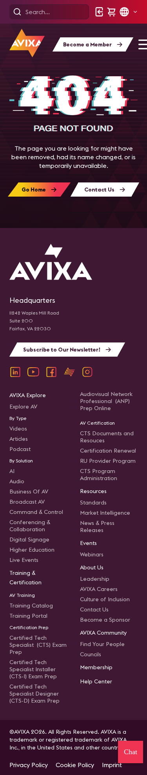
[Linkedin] (15, 372)
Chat (130, 752)
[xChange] (69, 372)
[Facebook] (51, 372)
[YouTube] (33, 372)
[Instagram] (87, 372)
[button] (128, 11)
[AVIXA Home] (27, 43)
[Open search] (17, 11)
